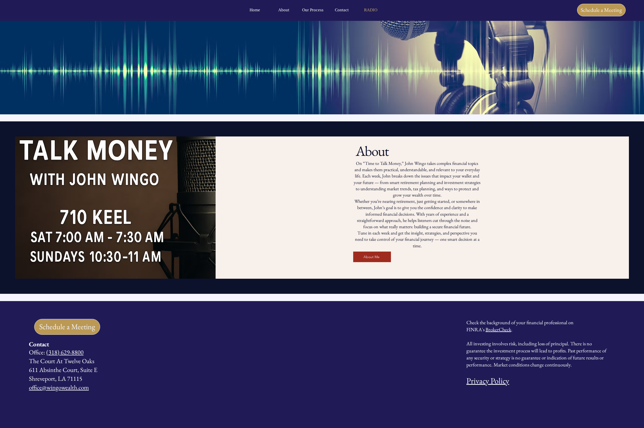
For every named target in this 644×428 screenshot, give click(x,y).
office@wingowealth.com (59, 387)
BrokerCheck (498, 329)
